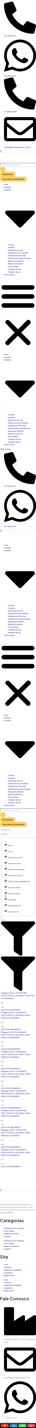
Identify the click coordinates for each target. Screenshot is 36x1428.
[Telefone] (14, 1425)
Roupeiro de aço (14, 272)
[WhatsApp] (22, 1425)
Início (6, 184)
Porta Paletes (13, 267)
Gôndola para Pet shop (17, 256)
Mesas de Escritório (15, 264)
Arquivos (11, 247)
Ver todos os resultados (13, 179)
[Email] (31, 1425)
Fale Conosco (9, 275)
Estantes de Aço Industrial (18, 253)
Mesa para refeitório (16, 261)
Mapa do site (9, 1275)
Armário (11, 245)
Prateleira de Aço (14, 269)
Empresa (7, 187)
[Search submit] (3, 169)
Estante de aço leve (15, 250)
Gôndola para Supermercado (19, 258)
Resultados (8, 174)
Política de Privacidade (12, 1270)
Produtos (7, 1267)
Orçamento (8, 1273)
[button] (18, 314)
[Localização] (5, 1425)
